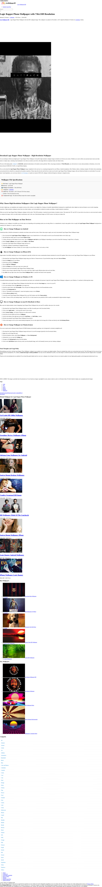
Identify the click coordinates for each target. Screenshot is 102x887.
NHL (2, 837)
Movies (2, 827)
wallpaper (14, 163)
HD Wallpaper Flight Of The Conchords (14, 515)
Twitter (1, 393)
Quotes (2, 850)
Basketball (3, 757)
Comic (2, 772)
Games (2, 802)
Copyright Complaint (7, 875)
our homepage (25, 173)
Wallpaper (5, 390)
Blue (2, 762)
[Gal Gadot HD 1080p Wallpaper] (11, 412)
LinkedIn (18, 393)
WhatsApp (9, 393)
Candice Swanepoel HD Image (11, 495)
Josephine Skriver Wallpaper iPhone (13, 435)
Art (1, 750)
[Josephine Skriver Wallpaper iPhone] (11, 432)
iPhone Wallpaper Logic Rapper (11, 575)
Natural (2, 832)
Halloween (3, 810)
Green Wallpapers (8, 659)
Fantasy (2, 787)
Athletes (3, 752)
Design (2, 782)
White (2, 864)
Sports (2, 860)
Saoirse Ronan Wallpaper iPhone (12, 535)
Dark (2, 780)
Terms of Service (6, 880)
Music (2, 830)
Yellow (2, 869)
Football (6, 597)
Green (2, 807)
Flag (2, 790)
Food (2, 795)
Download (2, 394)
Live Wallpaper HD (21, 4)
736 (3, 385)
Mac (2, 817)
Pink (2, 842)
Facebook (5, 393)
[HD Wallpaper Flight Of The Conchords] (11, 512)
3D (1, 740)
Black (2, 760)
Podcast (2, 845)
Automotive (3, 755)
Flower (2, 792)
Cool (2, 775)
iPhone (2, 812)
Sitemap (4, 877)
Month (2, 825)
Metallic (3, 820)
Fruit (2, 800)
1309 (4, 384)
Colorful (3, 770)
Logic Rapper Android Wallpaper (12, 555)
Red (2, 852)
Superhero (3, 862)
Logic (4, 386)
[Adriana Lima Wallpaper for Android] (11, 452)
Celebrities (12, 17)
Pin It (21, 393)
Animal (5, 628)
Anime (2, 748)
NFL (2, 835)
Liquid (2, 815)
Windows (3, 867)
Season (2, 855)
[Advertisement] (41, 31)
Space (2, 857)
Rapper (4, 389)
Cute (2, 777)
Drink (2, 785)
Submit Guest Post (7, 6)
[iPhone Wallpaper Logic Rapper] (11, 572)
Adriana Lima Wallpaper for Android (13, 455)
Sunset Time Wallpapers (9, 643)
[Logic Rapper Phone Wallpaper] (51, 87)
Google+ (14, 393)
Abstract (3, 743)
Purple (2, 847)
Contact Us (5, 874)
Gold (2, 805)
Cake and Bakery (5, 765)
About (4, 872)
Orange (2, 840)
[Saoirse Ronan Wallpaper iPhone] (11, 532)
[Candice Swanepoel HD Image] (11, 492)
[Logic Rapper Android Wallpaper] (11, 552)
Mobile (2, 822)
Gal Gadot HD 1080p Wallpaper (11, 415)
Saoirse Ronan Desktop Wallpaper (12, 475)
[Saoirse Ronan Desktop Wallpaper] (11, 472)
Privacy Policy (6, 876)
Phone (4, 388)
